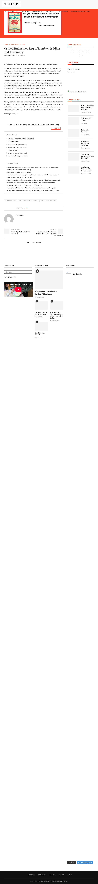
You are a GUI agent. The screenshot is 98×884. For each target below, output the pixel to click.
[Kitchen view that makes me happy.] (76, 650)
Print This (56, 128)
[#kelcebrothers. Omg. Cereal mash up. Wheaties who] (76, 613)
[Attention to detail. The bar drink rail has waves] (69, 656)
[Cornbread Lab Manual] (41, 326)
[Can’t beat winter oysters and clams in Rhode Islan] (83, 359)
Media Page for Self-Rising (80, 11)
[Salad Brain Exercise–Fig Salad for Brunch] (73, 157)
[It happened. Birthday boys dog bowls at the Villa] (83, 616)
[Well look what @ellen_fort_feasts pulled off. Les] (69, 303)
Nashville (14, 11)
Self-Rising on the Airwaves (87, 119)
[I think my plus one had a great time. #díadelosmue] (69, 340)
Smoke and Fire (37, 11)
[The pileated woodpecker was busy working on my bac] (83, 295)
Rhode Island (63, 11)
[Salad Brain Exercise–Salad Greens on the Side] (73, 170)
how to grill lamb (10, 200)
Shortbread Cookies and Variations (85, 143)
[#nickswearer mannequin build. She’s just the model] (69, 691)
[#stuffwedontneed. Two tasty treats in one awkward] (91, 296)
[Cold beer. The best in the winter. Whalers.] (76, 336)
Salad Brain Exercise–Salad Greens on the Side (87, 169)
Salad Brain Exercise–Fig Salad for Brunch (87, 156)
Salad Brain (25, 11)
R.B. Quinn (12, 55)
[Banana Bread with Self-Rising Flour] (41, 305)
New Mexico (50, 11)
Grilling (6, 44)
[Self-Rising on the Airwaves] (73, 121)
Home (7, 11)
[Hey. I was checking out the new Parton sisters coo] (91, 466)
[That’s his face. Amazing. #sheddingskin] (91, 609)
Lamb (23, 44)
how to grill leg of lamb (49, 200)
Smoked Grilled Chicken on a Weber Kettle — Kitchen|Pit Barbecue (56, 315)
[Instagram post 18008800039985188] (83, 674)
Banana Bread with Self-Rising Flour (41, 313)
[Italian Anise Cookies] (73, 133)
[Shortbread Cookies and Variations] (73, 144)
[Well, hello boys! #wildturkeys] (76, 284)
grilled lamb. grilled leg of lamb (28, 200)
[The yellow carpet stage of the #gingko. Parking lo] (69, 623)
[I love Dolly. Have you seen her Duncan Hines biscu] (76, 764)
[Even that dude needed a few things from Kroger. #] (91, 654)
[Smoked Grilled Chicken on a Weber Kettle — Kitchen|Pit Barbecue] (56, 305)
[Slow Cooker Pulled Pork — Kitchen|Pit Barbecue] (73, 108)
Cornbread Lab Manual (40, 334)
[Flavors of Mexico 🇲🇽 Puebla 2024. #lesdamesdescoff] (83, 654)
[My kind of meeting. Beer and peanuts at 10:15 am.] (91, 684)
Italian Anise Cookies (85, 131)
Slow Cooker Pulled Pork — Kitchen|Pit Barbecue (87, 107)
